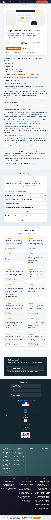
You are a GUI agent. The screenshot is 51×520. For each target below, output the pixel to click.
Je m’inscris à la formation (14, 48)
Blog (7, 1)
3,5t (20, 1)
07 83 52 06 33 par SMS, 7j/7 (34, 371)
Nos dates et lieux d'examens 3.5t (8, 484)
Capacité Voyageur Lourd (8, 481)
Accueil (5, 4)
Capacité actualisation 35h (8, 482)
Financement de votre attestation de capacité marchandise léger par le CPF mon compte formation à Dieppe (25, 491)
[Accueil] (4, 2)
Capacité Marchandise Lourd (8, 480)
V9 (25, 1)
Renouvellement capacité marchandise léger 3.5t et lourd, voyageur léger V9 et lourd (42, 508)
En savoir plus (24, 518)
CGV (25, 440)
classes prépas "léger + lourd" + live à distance (27, 74)
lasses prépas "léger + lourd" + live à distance (29, 77)
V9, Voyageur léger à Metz (19, 460)
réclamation (25, 429)
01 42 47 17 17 (27, 48)
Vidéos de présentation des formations (27, 400)
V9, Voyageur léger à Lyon (19, 456)
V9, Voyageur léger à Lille (19, 454)
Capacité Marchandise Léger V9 (8, 478)
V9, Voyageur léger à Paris (19, 464)
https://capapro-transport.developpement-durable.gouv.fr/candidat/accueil (26, 123)
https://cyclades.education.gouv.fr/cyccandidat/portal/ (21, 128)
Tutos (17, 400)
